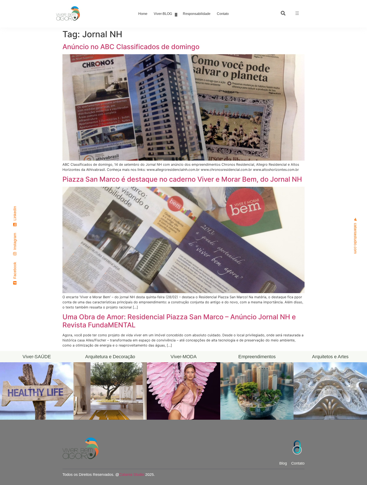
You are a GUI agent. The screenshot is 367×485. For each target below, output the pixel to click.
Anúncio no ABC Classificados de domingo (130, 47)
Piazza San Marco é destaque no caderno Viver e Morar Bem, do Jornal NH (182, 179)
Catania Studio (131, 474)
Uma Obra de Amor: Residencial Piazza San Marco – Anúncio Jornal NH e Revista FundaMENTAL (179, 321)
